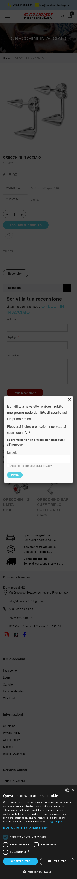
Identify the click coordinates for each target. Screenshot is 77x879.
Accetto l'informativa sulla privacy (31, 466)
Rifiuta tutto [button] (57, 861)
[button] (38, 827)
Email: (12, 452)
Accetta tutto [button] (20, 861)
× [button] (72, 790)
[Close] (69, 399)
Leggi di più (55, 821)
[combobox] (67, 790)
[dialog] (38, 832)
